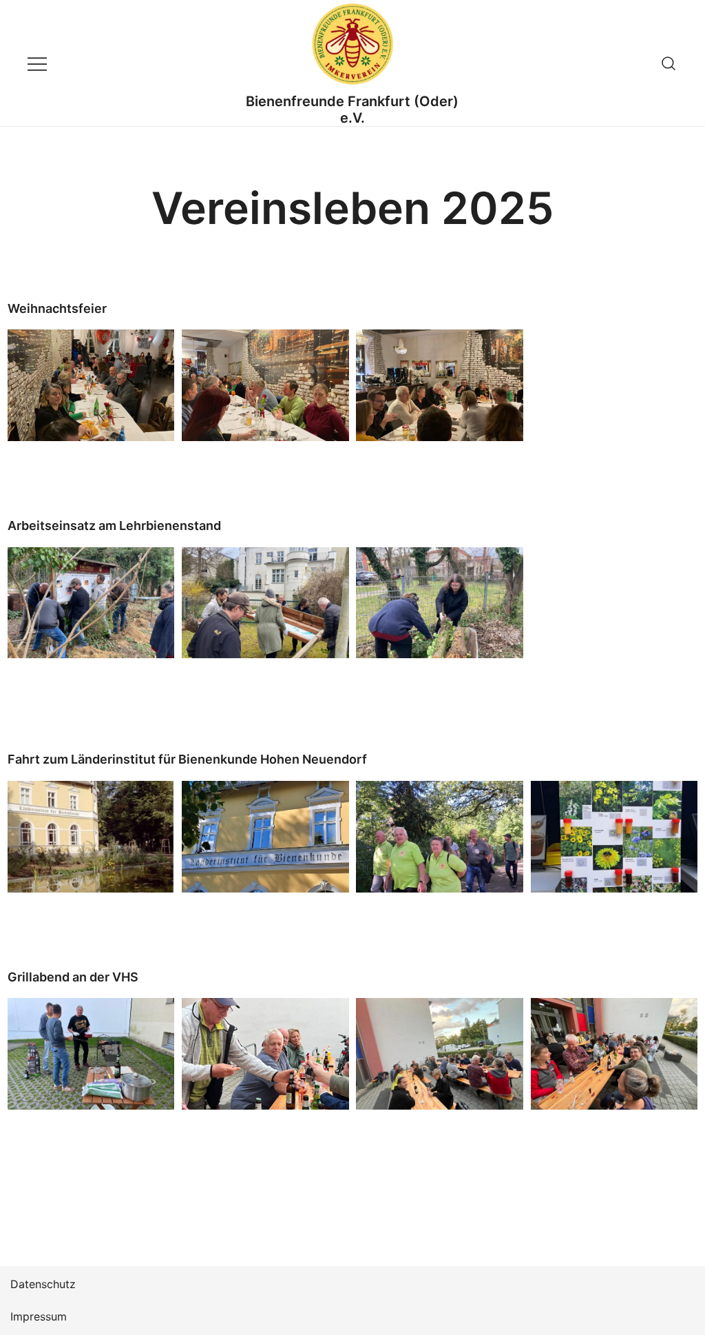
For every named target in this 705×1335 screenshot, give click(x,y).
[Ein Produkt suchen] (668, 63)
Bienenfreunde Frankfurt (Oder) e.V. (352, 109)
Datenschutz (43, 1284)
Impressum (38, 1316)
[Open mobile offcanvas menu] (37, 63)
